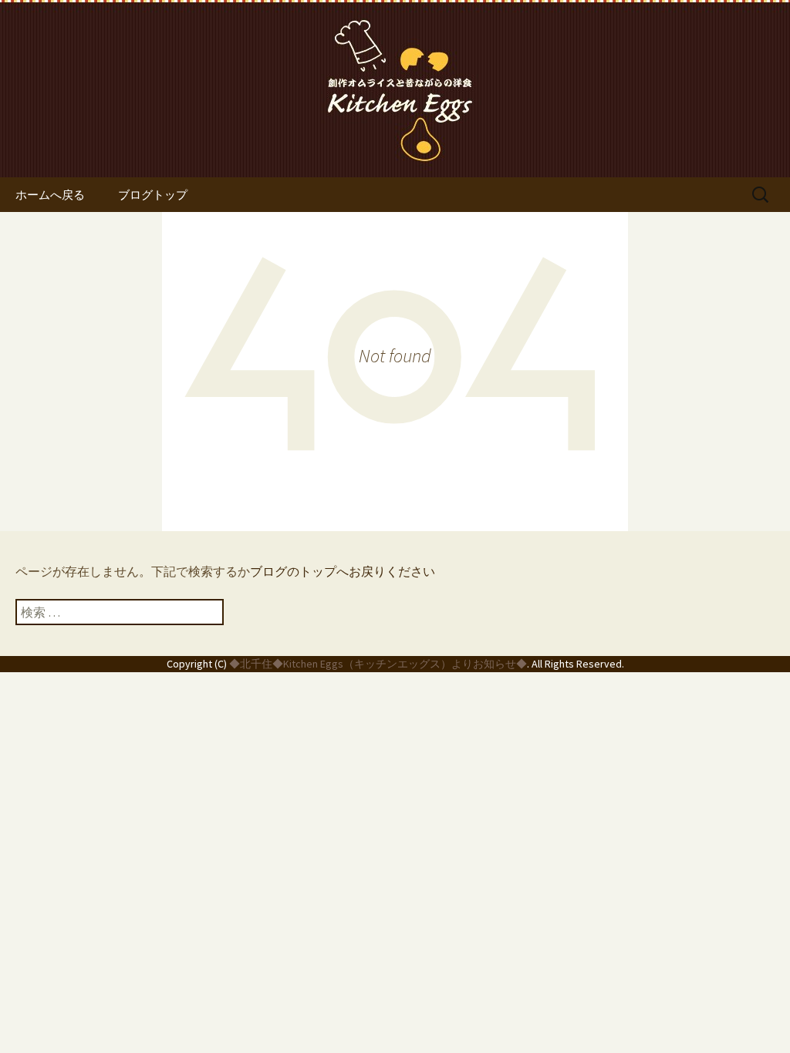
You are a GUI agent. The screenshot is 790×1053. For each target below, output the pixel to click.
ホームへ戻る (50, 194)
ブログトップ (152, 194)
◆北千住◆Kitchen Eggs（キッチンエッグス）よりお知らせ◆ (378, 664)
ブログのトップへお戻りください (342, 571)
